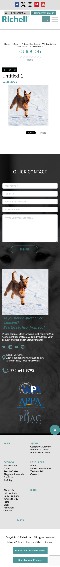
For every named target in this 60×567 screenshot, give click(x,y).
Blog (16, 44)
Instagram (10, 347)
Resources (9, 507)
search (46, 19)
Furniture (8, 477)
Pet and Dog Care (30, 44)
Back (30, 59)
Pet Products (10, 465)
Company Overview (40, 446)
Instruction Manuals (40, 468)
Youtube (16, 347)
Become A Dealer (39, 449)
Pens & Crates (11, 471)
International (18, 13)
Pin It (43, 132)
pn (22, 347)
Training (8, 480)
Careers (34, 474)
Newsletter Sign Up (44, 13)
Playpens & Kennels (14, 474)
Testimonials (37, 471)
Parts (6, 501)
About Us (9, 489)
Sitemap (49, 541)
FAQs (33, 465)
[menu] (55, 19)
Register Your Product (30, 559)
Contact (8, 510)
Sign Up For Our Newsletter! (30, 550)
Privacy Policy (14, 541)
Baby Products (11, 495)
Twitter (4, 347)
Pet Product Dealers (41, 452)
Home (7, 44)
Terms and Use (33, 541)
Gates (7, 468)
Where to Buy (11, 498)
